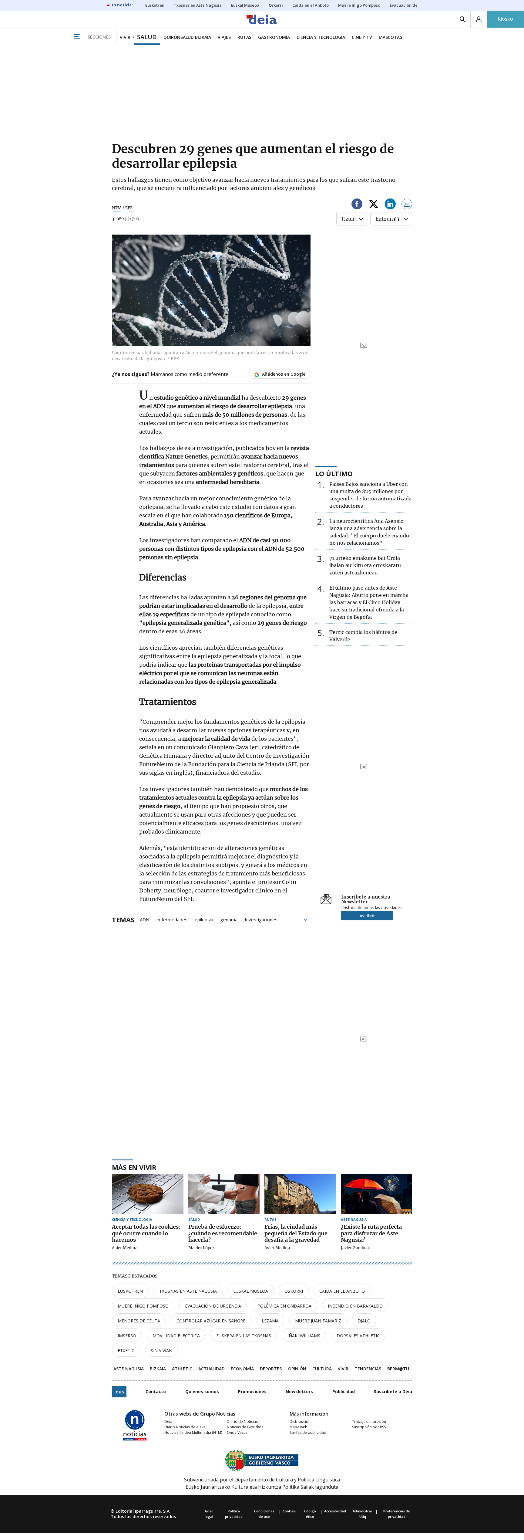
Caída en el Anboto (342, 1291)
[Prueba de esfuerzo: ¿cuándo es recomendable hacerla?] (224, 1194)
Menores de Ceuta (139, 1321)
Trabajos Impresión (369, 1421)
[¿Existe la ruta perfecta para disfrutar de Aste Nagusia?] (376, 1194)
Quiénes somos (202, 1391)
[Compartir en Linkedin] (390, 205)
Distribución (300, 1421)
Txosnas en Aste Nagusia (188, 1291)
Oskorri (293, 1291)
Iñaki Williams (303, 1336)
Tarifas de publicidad (308, 1432)
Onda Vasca (237, 1432)
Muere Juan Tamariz (318, 1321)
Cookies (289, 1511)
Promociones (252, 1391)
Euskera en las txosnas (243, 1336)
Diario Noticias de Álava (185, 1427)
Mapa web (298, 1427)
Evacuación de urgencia (213, 1306)
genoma (228, 919)
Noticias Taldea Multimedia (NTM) (193, 1432)
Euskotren (130, 1291)
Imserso (127, 1336)
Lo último (334, 473)
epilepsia (204, 919)
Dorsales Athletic (358, 1336)
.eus (119, 1391)
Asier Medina (124, 1248)
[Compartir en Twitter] (373, 205)
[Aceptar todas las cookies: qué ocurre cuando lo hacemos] (147, 1194)
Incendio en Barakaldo (355, 1306)
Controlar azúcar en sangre (210, 1321)
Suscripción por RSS (369, 1427)
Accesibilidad (335, 1511)
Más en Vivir (134, 1167)
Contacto (156, 1391)
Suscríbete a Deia (393, 1391)
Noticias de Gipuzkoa (245, 1427)
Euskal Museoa (250, 1291)
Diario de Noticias (242, 1421)
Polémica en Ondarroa (284, 1306)
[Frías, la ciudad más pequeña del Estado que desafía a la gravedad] (300, 1194)
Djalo (364, 1321)
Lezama (270, 1321)
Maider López (201, 1248)
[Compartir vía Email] (406, 205)
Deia (168, 1421)
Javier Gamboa (355, 1248)
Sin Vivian (161, 1350)
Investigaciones (261, 919)
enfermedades (171, 919)
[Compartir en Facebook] (356, 205)
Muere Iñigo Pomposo (143, 1306)
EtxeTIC (126, 1350)
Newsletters (299, 1391)
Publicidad (343, 1391)
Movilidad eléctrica (176, 1336)
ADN (144, 919)
